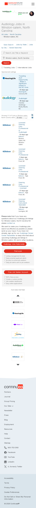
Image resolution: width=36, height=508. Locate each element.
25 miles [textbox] (19, 117)
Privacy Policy (9, 488)
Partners (7, 392)
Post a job (18, 251)
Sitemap (7, 443)
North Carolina (15, 34)
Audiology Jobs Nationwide (14, 244)
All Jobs (5, 34)
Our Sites (8, 406)
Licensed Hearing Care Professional (23, 152)
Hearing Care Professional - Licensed (23, 185)
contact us (11, 223)
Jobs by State (21, 45)
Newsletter (8, 410)
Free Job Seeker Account (18, 272)
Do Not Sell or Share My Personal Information (17, 498)
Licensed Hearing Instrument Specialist (23, 202)
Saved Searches (15, 48)
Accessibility (8, 478)
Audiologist (23, 98)
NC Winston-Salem (22, 142)
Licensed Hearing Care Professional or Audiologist (23, 127)
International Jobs (25, 68)
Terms (6, 483)
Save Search (8, 45)
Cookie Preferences (11, 492)
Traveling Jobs (9, 68)
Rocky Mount (23, 107)
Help (6, 434)
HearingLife (22, 92)
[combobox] (21, 118)
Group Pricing (9, 401)
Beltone (21, 136)
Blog (6, 420)
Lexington (22, 211)
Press (6, 415)
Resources (8, 429)
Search (6, 63)
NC (26, 94)
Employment (9, 424)
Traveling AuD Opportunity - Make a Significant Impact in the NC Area (23, 81)
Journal (7, 397)
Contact (7, 438)
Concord (21, 94)
